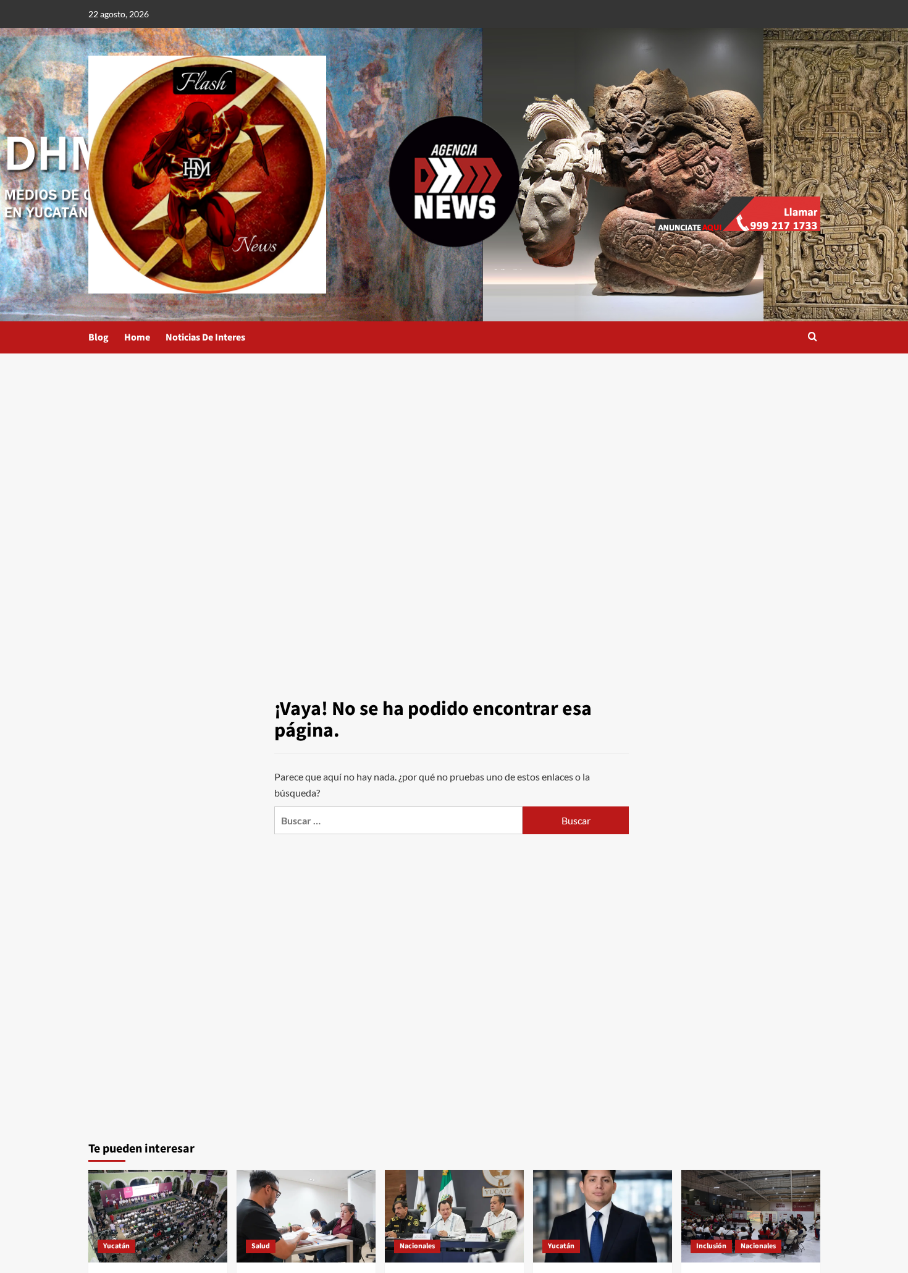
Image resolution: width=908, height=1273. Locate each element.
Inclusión (711, 1246)
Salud (260, 1246)
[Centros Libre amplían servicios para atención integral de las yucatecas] (750, 1216)
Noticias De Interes (205, 337)
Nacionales (417, 1246)
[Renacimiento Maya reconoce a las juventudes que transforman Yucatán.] (157, 1216)
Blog (98, 337)
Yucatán (116, 1246)
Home (137, 337)
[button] (812, 338)
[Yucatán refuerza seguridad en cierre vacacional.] (454, 1216)
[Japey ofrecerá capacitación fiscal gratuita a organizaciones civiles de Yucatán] (602, 1216)
